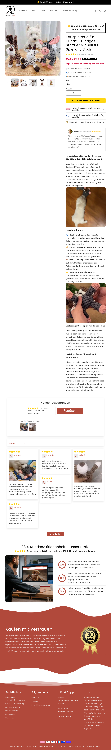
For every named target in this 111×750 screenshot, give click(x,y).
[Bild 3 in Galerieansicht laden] (33, 83)
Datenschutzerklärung (14, 704)
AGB (58, 746)
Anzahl (69, 89)
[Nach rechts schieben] (58, 82)
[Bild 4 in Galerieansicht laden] (42, 83)
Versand (35, 701)
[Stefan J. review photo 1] (22, 470)
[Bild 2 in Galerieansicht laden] (24, 83)
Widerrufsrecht (32, 746)
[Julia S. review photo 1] (88, 471)
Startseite (9, 718)
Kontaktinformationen (41, 705)
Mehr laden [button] (55, 534)
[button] (95, 10)
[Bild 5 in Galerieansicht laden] (51, 83)
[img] (14, 452)
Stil (67, 80)
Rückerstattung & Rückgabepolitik (12, 708)
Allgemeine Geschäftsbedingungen (15, 698)
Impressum (10, 714)
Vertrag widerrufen (93, 746)
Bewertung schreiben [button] (69, 411)
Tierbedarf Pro (20, 746)
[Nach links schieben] (7, 82)
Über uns (35, 697)
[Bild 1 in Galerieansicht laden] (15, 83)
